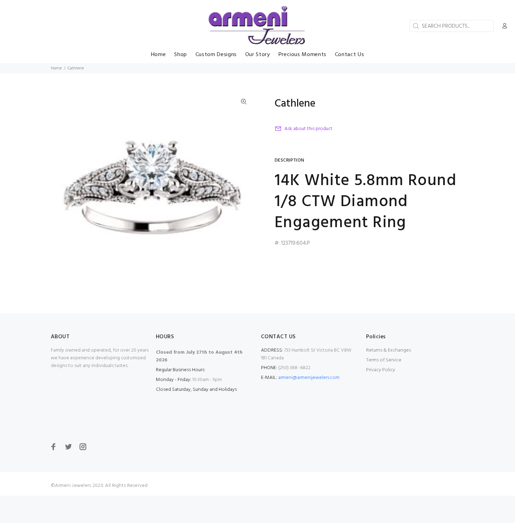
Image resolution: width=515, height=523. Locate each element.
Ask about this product (308, 129)
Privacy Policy (380, 370)
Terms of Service (383, 360)
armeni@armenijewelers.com (308, 378)
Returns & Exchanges (388, 350)
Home (56, 68)
